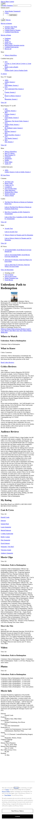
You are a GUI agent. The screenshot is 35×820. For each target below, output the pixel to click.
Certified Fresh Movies (12, 32)
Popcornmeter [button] (27, 308)
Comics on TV (9, 185)
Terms (7, 789)
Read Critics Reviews (7, 362)
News (8, 175)
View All (3, 102)
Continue (17, 816)
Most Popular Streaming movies (14, 45)
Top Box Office (9, 28)
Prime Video (8, 43)
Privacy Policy (6, 791)
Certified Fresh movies (12, 47)
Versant (16, 787)
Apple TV (8, 42)
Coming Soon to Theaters (12, 30)
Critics (7, 13)
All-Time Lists (9, 181)
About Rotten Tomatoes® (13, 11)
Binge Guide (9, 183)
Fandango (8, 38)
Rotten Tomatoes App (11, 278)
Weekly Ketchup (10, 194)
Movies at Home (6, 35)
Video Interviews (10, 190)
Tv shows (4, 74)
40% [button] (2, 308)
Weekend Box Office (11, 192)
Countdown (8, 187)
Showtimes (10, 270)
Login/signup (12, 15)
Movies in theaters (6, 23)
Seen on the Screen (10, 276)
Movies (8, 20)
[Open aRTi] (3, 3)
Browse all (8, 49)
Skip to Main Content (7, 1)
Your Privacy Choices (17, 811)
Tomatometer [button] (8, 308)
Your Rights (7, 795)
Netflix (7, 40)
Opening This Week (11, 27)
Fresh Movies (9, 280)
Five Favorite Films (11, 188)
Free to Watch (9, 275)
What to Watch (11, 55)
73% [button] (21, 308)
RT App (3, 175)
